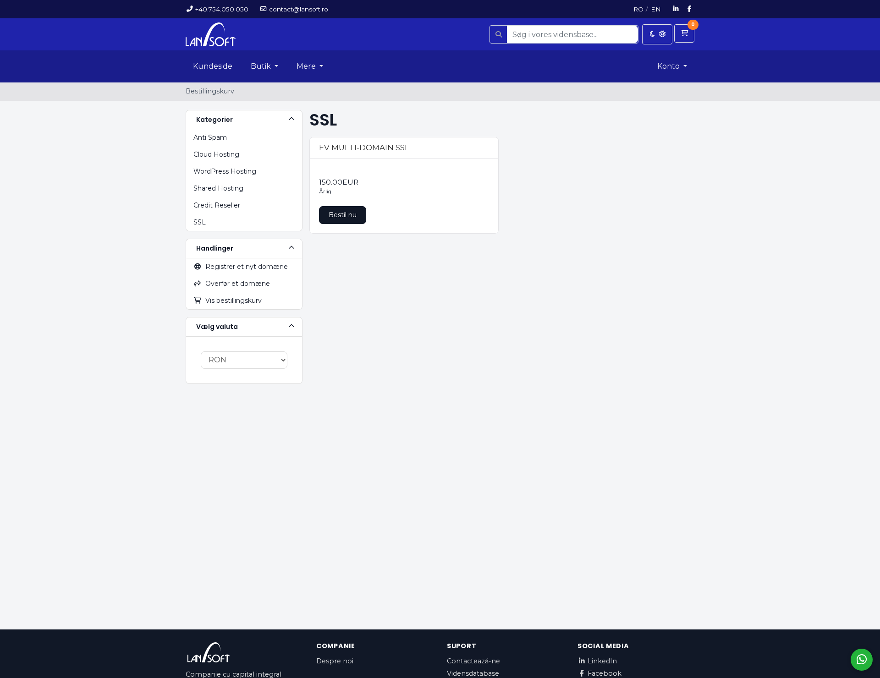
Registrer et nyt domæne (245, 266)
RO (638, 9)
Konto (669, 66)
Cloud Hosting (216, 154)
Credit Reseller (216, 205)
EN (656, 9)
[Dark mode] (657, 34)
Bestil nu (343, 215)
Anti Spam (210, 137)
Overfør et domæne (236, 283)
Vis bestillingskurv (232, 300)
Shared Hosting (218, 188)
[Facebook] (689, 9)
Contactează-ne (473, 661)
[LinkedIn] (676, 9)
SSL (199, 222)
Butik (262, 66)
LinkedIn (602, 661)
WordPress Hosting (224, 171)
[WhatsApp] (862, 660)
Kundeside (212, 66)
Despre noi (334, 661)
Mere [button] (307, 66)
